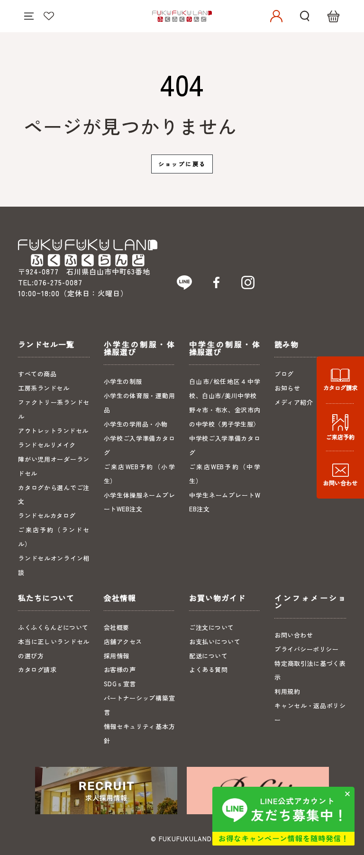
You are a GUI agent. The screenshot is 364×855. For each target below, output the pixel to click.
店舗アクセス (123, 641)
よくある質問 (208, 669)
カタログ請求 (37, 669)
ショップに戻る (182, 164)
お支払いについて (214, 641)
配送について (208, 655)
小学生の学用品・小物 (136, 423)
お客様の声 (120, 669)
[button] (305, 16)
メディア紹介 (293, 402)
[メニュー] (29, 16)
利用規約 (287, 691)
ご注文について (211, 627)
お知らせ (287, 387)
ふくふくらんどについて (53, 627)
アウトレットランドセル (53, 430)
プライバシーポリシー (306, 649)
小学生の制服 (123, 381)
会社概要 (116, 627)
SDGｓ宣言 (120, 683)
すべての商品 (37, 373)
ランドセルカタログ (47, 515)
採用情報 (116, 655)
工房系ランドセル (43, 387)
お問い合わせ (293, 634)
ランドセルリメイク (47, 444)
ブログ (284, 373)
